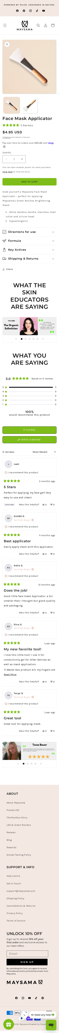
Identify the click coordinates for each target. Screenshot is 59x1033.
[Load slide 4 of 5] (33, 339)
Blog (9, 840)
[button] (5, 25)
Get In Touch (14, 883)
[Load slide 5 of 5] (37, 339)
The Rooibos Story (17, 817)
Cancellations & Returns (21, 905)
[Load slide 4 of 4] (35, 764)
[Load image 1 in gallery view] (11, 105)
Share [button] (9, 269)
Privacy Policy (15, 913)
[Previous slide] (16, 339)
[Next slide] (43, 339)
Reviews (11, 832)
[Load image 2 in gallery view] (29, 105)
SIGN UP (27, 962)
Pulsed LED (13, 810)
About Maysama (16, 802)
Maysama (24, 1024)
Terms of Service (16, 920)
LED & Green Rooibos (19, 825)
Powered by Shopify (38, 1024)
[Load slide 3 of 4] (31, 764)
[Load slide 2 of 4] (28, 764)
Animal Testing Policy (19, 854)
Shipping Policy (15, 898)
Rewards (11, 847)
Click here (7, 172)
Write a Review (36, 440)
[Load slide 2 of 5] (26, 339)
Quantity (6, 152)
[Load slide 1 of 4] (24, 764)
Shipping (6, 137)
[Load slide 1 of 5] (22, 339)
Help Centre (13, 876)
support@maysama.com (21, 891)
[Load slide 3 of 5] (29, 339)
